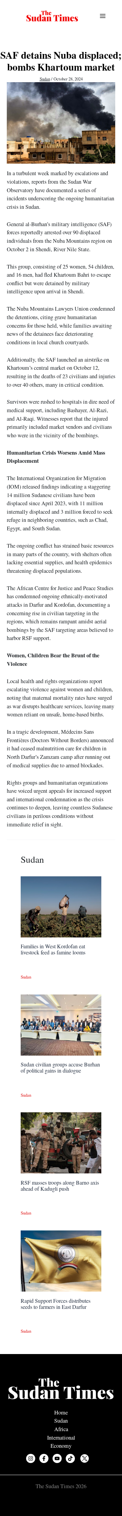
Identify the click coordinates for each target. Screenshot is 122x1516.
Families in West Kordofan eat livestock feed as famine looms (53, 949)
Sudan (45, 79)
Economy (61, 1445)
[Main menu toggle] (102, 16)
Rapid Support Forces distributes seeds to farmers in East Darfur (55, 1303)
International (61, 1437)
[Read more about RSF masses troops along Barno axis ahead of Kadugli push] (61, 1142)
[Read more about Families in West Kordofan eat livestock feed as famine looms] (61, 906)
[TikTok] (70, 1458)
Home (61, 1412)
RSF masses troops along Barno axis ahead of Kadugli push (60, 1185)
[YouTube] (57, 1458)
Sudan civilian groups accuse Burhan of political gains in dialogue (60, 1067)
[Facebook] (43, 1458)
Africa (61, 1429)
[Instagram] (30, 1458)
